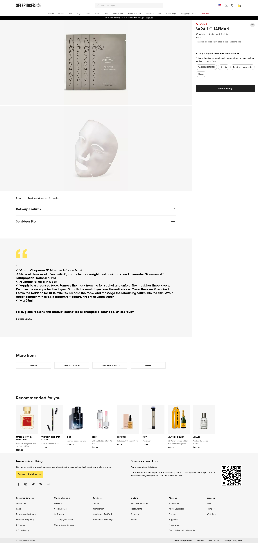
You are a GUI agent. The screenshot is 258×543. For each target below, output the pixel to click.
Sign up (149, 18)
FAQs (18, 509)
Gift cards (20, 525)
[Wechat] (41, 486)
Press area (174, 525)
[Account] (226, 5)
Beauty (19, 198)
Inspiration (174, 503)
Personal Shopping (25, 519)
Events (134, 519)
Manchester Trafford (102, 514)
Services (135, 514)
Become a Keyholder (27, 474)
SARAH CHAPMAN (212, 29)
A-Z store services (139, 503)
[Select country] (220, 5)
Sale (209, 503)
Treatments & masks (37, 198)
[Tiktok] (33, 486)
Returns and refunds (26, 514)
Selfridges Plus (26, 221)
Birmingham (98, 509)
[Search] (98, 5)
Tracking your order (63, 519)
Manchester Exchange (102, 519)
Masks (55, 198)
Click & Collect (60, 509)
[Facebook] (18, 486)
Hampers (211, 509)
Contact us (21, 503)
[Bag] (239, 5)
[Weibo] (48, 486)
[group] (115, 429)
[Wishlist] (232, 5)
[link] (26, 445)
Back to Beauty (225, 88)
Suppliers (173, 519)
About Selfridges (176, 509)
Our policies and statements (182, 530)
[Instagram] (26, 486)
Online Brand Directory (65, 525)
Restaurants (136, 509)
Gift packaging (22, 530)
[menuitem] (51, 13)
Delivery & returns (28, 209)
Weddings (211, 514)
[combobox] (131, 5)
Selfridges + (59, 514)
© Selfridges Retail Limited (25, 541)
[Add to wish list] (252, 25)
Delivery (58, 503)
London (95, 503)
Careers (172, 514)
